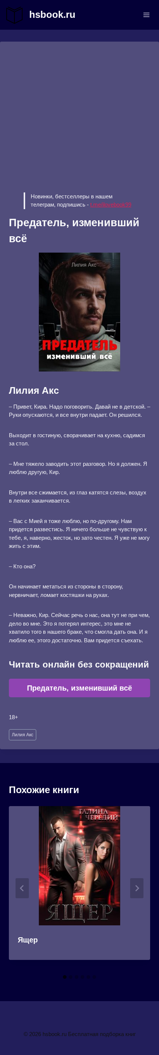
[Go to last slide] (22, 888)
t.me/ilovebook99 (110, 204)
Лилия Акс (22, 734)
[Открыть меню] (146, 14)
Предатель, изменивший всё (79, 688)
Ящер (28, 940)
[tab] (65, 977)
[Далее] (136, 888)
